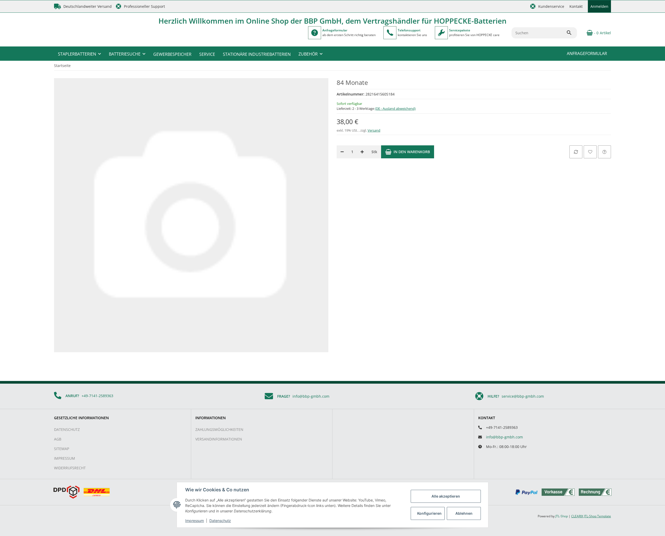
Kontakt (576, 6)
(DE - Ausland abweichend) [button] (395, 108)
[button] (547, 6)
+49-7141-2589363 (97, 395)
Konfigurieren (429, 513)
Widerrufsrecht (70, 467)
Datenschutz (67, 429)
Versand (374, 130)
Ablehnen (464, 513)
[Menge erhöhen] (362, 151)
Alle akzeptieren (445, 496)
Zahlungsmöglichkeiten (219, 429)
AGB (57, 439)
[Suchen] (571, 33)
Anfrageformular (587, 53)
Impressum (64, 458)
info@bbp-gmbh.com (310, 396)
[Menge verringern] (342, 151)
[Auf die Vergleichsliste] (575, 151)
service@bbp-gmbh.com (523, 396)
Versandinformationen (218, 439)
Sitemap (61, 448)
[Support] (389, 32)
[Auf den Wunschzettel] (590, 151)
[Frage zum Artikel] (604, 151)
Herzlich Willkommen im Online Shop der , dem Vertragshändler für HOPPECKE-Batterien (332, 21)
